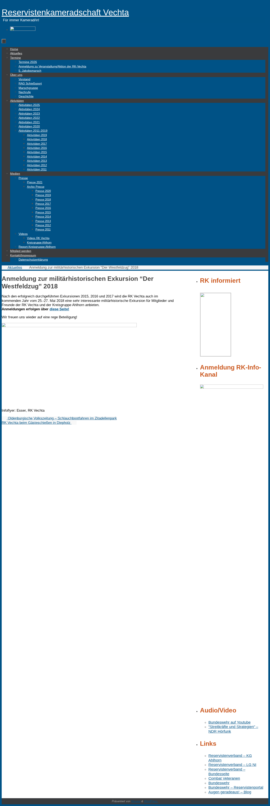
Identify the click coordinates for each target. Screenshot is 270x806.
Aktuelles (15, 267)
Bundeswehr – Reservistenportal (235, 787)
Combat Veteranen (224, 778)
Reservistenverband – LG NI (232, 765)
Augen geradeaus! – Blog (229, 792)
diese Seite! (59, 309)
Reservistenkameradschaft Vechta (65, 12)
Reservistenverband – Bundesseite (226, 771)
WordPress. (151, 801)
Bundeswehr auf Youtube (229, 722)
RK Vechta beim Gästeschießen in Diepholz (37, 423)
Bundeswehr (219, 783)
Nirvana (135, 801)
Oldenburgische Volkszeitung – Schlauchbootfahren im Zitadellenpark (62, 418)
